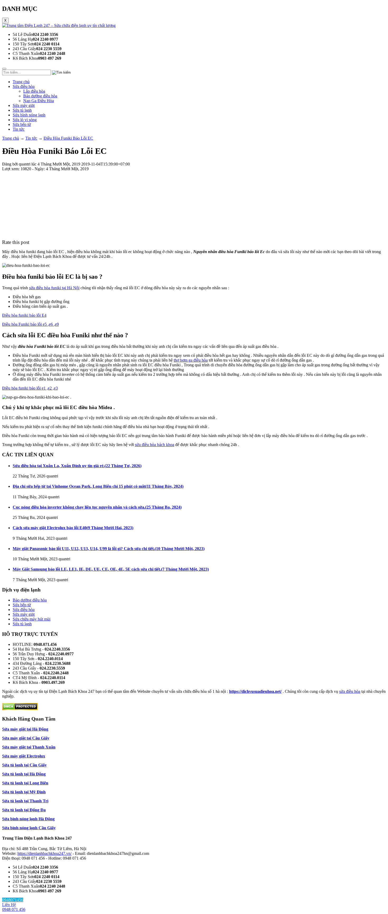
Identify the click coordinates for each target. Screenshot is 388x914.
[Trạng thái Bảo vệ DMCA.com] (20, 709)
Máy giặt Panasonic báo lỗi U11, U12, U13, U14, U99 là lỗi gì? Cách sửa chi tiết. (109, 548)
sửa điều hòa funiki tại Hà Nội (54, 288)
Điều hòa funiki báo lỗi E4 (24, 315)
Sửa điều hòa (24, 86)
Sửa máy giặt (24, 105)
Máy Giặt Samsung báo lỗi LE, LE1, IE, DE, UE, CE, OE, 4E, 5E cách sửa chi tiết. (111, 569)
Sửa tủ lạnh (22, 110)
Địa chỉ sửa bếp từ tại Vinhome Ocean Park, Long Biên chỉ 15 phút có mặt (98, 486)
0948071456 (12, 900)
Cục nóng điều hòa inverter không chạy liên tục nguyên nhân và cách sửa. (97, 507)
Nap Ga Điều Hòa (38, 100)
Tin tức (19, 129)
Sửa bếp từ (22, 124)
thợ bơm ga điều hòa (191, 360)
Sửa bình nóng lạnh (29, 115)
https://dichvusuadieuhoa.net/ (255, 691)
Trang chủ (21, 81)
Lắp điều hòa (34, 91)
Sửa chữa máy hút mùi (31, 619)
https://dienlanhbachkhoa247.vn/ (44, 853)
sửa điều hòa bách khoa (154, 444)
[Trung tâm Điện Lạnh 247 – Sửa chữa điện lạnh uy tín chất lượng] (59, 25)
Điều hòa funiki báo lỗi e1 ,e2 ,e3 (30, 388)
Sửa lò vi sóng (25, 119)
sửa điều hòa (349, 691)
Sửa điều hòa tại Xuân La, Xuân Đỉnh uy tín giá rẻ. (77, 465)
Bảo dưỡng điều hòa (40, 96)
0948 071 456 (13, 909)
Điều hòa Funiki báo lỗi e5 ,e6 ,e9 (30, 324)
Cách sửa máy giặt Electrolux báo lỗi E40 (73, 527)
